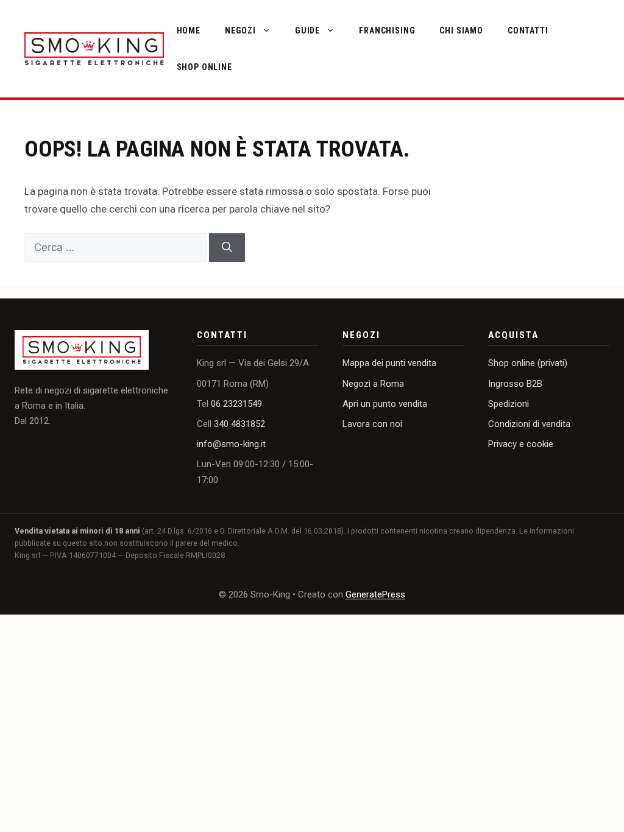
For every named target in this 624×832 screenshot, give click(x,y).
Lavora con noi (372, 423)
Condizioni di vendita (529, 423)
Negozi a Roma (373, 383)
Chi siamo (461, 30)
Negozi (240, 30)
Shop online (204, 67)
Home (188, 30)
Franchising (387, 30)
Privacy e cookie (520, 444)
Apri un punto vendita (384, 403)
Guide (307, 30)
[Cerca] (227, 248)
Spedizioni (508, 403)
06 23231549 (236, 403)
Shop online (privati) (527, 363)
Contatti (528, 30)
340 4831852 (239, 423)
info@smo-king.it (231, 444)
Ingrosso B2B (515, 383)
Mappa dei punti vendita (389, 363)
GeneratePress (375, 594)
